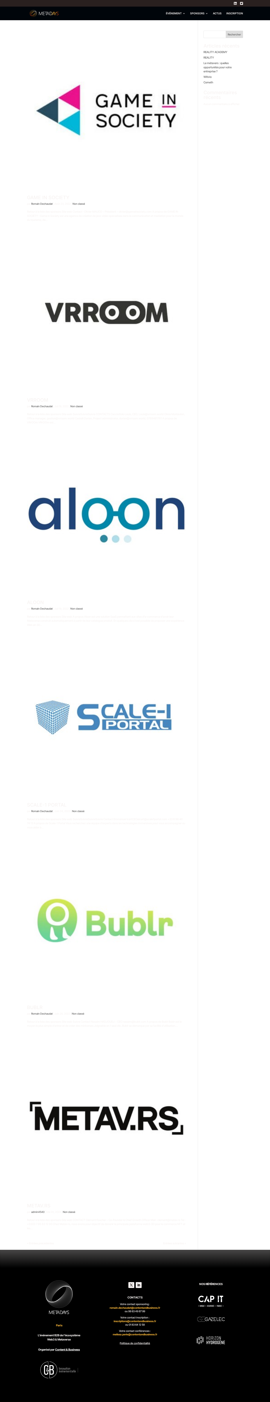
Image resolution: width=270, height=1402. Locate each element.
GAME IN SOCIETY (48, 197)
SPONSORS (197, 13)
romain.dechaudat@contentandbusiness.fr (135, 1307)
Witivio (208, 77)
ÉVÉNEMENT (174, 13)
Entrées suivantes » (174, 1243)
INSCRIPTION (234, 13)
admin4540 (37, 1211)
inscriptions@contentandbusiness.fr (135, 1321)
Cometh (208, 82)
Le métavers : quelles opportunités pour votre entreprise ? (218, 67)
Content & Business (67, 1349)
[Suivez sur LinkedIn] (139, 1285)
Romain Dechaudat (42, 203)
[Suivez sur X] (131, 1285)
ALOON (35, 602)
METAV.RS (39, 1205)
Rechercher (234, 34)
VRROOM (37, 400)
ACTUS (217, 13)
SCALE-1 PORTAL (47, 805)
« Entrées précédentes (40, 1243)
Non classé (79, 203)
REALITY (209, 57)
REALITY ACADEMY (215, 52)
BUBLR (35, 1007)
